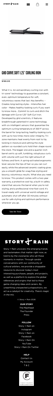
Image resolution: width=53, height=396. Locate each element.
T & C (26, 365)
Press (26, 315)
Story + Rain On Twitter (26, 347)
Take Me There (15, 212)
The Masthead (26, 308)
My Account (26, 362)
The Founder (26, 311)
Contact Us (26, 358)
